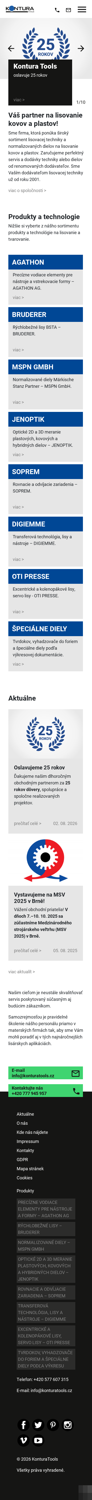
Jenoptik (28, 419)
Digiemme (28, 523)
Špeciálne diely (39, 628)
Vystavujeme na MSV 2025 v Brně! (39, 897)
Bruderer (29, 314)
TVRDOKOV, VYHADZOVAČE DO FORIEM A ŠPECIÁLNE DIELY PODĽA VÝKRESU (45, 1359)
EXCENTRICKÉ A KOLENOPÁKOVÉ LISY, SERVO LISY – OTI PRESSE (44, 1335)
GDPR (22, 1159)
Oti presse (30, 576)
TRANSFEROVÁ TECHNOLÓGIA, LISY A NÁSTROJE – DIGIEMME (42, 1312)
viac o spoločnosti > (27, 190)
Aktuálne (25, 1114)
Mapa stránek (30, 1168)
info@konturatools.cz (51, 1390)
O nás (22, 1123)
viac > (18, 297)
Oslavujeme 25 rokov (39, 767)
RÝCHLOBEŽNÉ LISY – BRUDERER (40, 1229)
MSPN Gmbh (32, 366)
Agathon (28, 261)
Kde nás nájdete (32, 1132)
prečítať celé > (27, 823)
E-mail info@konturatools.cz (33, 1073)
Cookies (24, 1178)
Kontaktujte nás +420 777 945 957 (29, 1090)
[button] (11, 48)
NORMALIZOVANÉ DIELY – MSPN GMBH (44, 1245)
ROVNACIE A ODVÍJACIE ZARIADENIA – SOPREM (42, 1292)
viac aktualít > (21, 972)
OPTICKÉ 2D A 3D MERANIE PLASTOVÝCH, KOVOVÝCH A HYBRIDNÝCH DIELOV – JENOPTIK (45, 1269)
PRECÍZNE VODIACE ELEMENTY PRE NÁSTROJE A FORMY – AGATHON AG (45, 1208)
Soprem (26, 471)
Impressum (28, 1141)
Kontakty (25, 1150)
